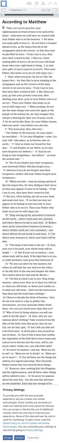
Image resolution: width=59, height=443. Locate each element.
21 (49, 233)
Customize (33, 437)
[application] (29, 15)
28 (30, 316)
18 (27, 200)
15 (4, 170)
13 (36, 151)
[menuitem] (4, 4)
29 (28, 327)
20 (46, 222)
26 (4, 297)
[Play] (2, 15)
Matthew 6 (17, 10)
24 (6, 263)
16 (6, 181)
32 (20, 357)
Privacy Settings (34, 430)
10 (21, 136)
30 (19, 334)
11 (13, 144)
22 (6, 245)
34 (29, 376)
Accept (7, 437)
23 (16, 252)
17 (4, 196)
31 (4, 349)
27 (4, 312)
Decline (19, 437)
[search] (55, 3)
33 (6, 368)
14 (6, 162)
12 (11, 147)
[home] (4, 4)
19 (6, 215)
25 (6, 278)
